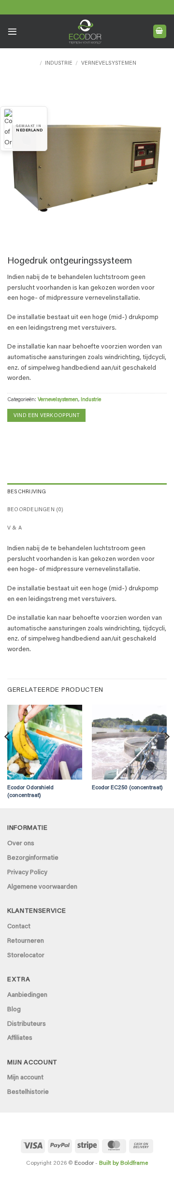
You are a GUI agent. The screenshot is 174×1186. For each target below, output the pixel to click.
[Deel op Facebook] (14, 438)
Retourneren (25, 941)
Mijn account (25, 1077)
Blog (14, 1009)
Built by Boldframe (123, 1163)
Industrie (58, 63)
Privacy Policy (27, 872)
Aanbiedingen (27, 995)
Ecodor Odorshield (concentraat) (30, 791)
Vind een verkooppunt (46, 416)
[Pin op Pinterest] (44, 438)
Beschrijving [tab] (26, 492)
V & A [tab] (14, 528)
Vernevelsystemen (108, 63)
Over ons (20, 843)
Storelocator (25, 955)
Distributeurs (26, 1024)
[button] (12, 31)
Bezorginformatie (32, 858)
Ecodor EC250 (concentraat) (127, 788)
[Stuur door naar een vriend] (29, 438)
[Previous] (8, 756)
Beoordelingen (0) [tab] (35, 510)
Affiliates (19, 1038)
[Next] (166, 756)
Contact (18, 926)
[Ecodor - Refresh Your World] (85, 33)
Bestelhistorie (28, 1092)
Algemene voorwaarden (42, 887)
